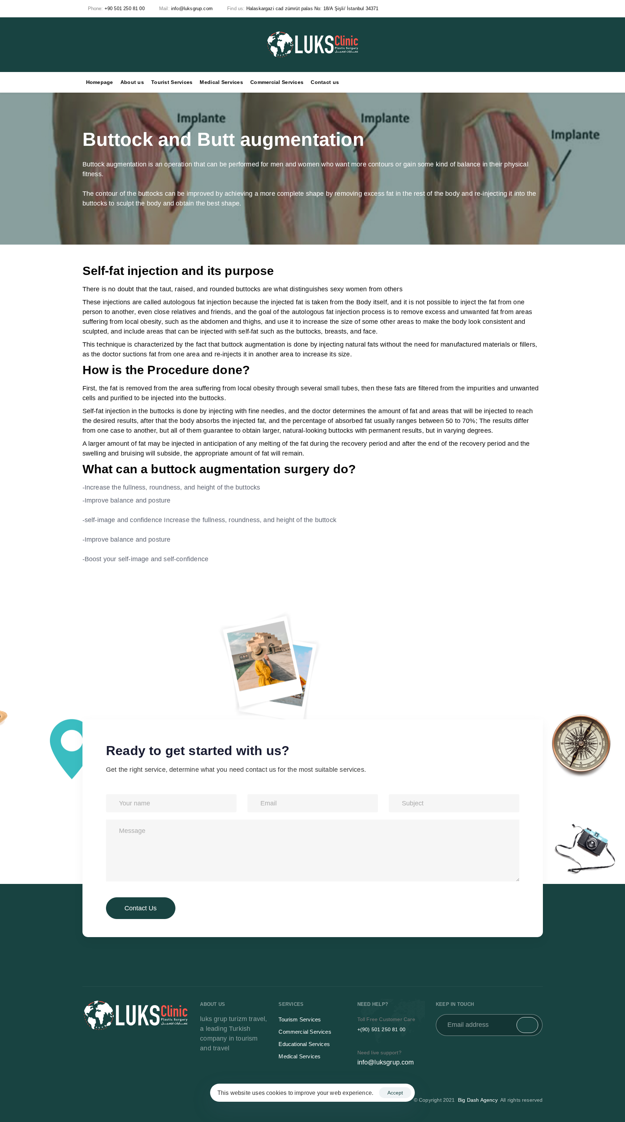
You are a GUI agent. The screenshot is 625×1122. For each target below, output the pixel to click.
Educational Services (304, 1044)
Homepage (99, 82)
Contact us (325, 82)
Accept (395, 1093)
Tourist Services (171, 82)
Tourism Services (300, 1019)
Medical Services (221, 82)
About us (132, 82)
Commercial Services (276, 82)
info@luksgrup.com (385, 1062)
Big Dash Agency (478, 1100)
